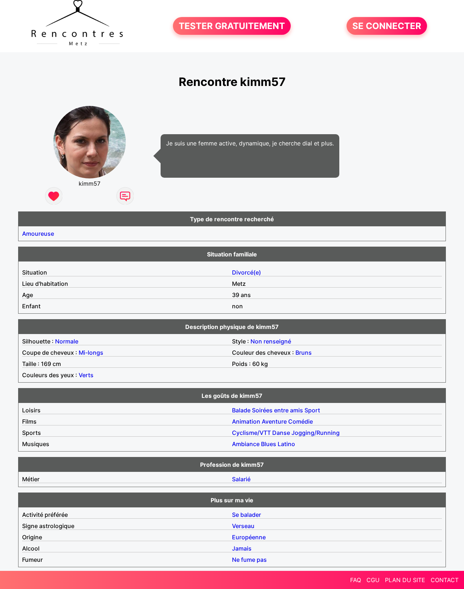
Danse (281, 432)
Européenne (249, 537)
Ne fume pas (249, 559)
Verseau (243, 526)
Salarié (241, 479)
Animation (246, 421)
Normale (66, 341)
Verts (86, 375)
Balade (241, 410)
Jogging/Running (315, 432)
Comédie (300, 421)
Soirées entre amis (277, 410)
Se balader (246, 514)
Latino (286, 444)
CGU (373, 580)
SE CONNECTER (386, 26)
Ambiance (246, 444)
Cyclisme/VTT (251, 432)
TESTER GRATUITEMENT (232, 26)
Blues (268, 444)
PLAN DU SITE (405, 580)
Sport (312, 410)
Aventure (274, 421)
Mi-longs (91, 352)
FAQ (355, 580)
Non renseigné (270, 341)
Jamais (242, 548)
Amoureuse (38, 233)
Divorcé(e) (246, 272)
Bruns (303, 352)
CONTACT (445, 580)
